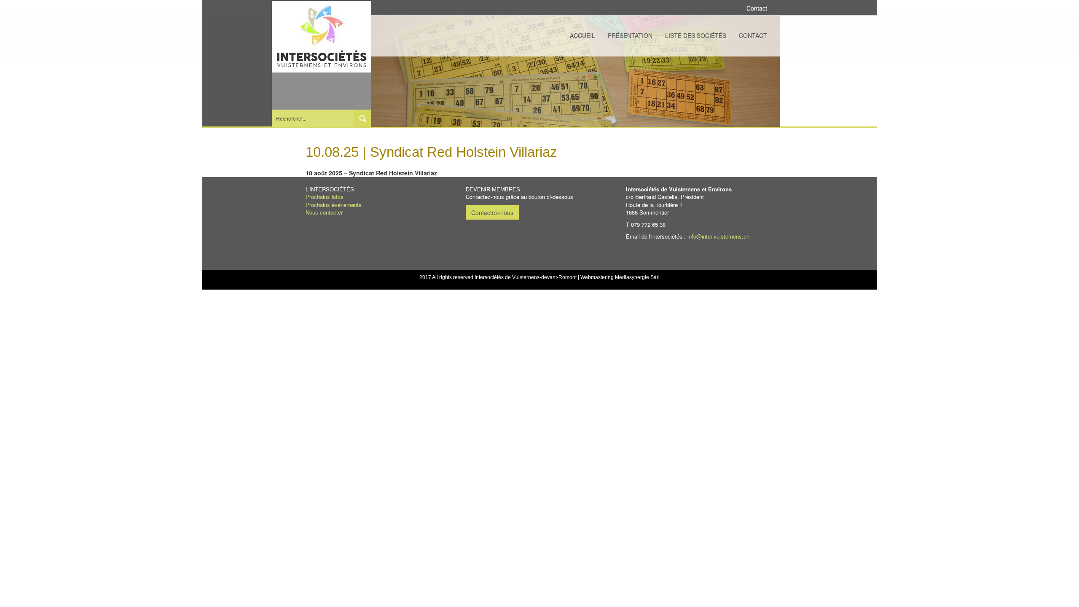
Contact (753, 35)
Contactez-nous (492, 212)
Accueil (582, 35)
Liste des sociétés (695, 35)
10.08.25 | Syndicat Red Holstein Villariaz (431, 152)
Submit (362, 118)
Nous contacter (324, 212)
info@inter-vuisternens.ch (718, 236)
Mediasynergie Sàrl (637, 277)
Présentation (630, 35)
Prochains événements (334, 205)
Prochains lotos (325, 197)
